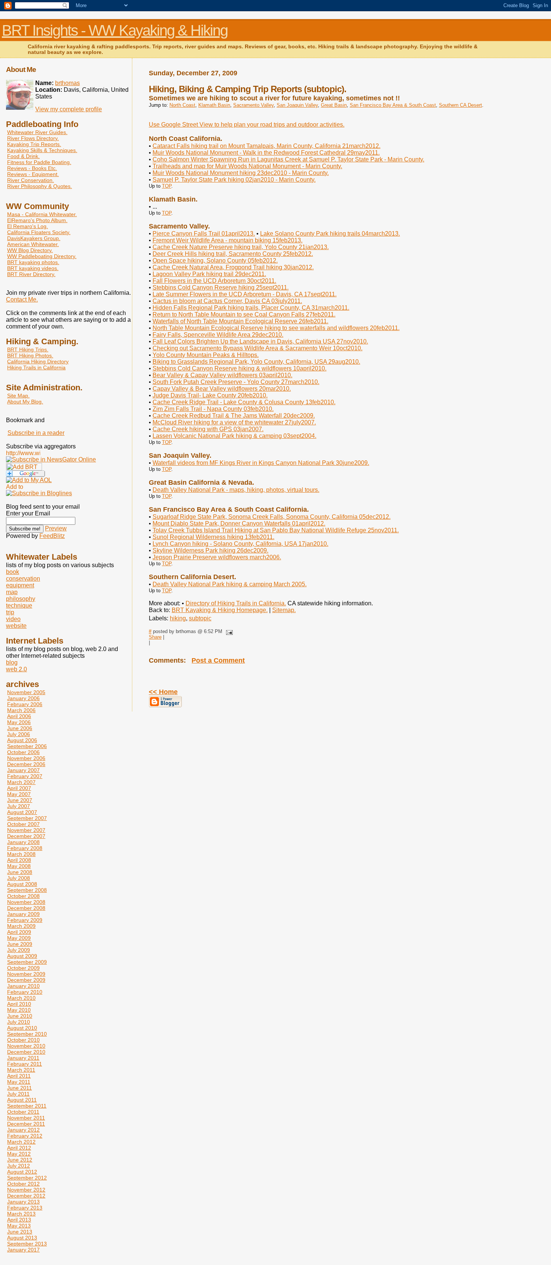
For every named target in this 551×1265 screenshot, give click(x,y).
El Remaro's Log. (27, 226)
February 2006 (24, 704)
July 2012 (18, 1166)
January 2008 (23, 842)
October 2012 (23, 1184)
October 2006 (23, 752)
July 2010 (18, 1022)
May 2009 (19, 938)
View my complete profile (68, 109)
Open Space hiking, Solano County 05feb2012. (215, 260)
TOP (166, 186)
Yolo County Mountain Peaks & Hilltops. (206, 355)
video (13, 619)
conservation (23, 578)
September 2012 (27, 1178)
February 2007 (24, 776)
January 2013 (23, 1202)
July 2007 (18, 806)
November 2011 (26, 1118)
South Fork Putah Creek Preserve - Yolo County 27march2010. (236, 382)
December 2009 (26, 980)
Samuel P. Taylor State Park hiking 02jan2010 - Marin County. (234, 179)
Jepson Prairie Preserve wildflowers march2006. (217, 557)
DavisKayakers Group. (33, 238)
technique (19, 605)
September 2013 (27, 1244)
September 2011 (26, 1106)
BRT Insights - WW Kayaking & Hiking (115, 30)
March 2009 (21, 926)
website (16, 626)
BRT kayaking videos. (32, 268)
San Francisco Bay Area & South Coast (393, 105)
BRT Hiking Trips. (27, 349)
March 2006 (21, 710)
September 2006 (27, 746)
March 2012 (21, 1142)
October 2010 (23, 1040)
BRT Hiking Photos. (30, 355)
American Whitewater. (33, 244)
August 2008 (22, 884)
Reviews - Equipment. (33, 174)
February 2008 (24, 848)
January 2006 (23, 698)
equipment (20, 585)
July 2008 (18, 878)
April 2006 (19, 716)
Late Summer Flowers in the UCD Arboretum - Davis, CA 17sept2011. (245, 294)
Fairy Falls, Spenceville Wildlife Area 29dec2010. (218, 335)
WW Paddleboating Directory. (41, 256)
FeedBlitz (52, 536)
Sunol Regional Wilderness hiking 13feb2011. (213, 537)
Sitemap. (284, 610)
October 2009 (23, 968)
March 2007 (21, 782)
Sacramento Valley (253, 105)
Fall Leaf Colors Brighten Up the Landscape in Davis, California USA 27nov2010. (260, 341)
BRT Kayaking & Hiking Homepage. (220, 610)
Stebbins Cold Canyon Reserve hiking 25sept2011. (221, 287)
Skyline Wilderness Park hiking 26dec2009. (210, 550)
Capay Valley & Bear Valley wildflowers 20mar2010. (222, 388)
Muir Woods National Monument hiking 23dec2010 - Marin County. (241, 173)
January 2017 (23, 1250)
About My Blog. (25, 402)
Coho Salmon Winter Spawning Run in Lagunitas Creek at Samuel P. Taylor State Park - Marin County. (288, 159)
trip (10, 612)
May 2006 (19, 722)
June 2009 (19, 944)
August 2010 (22, 1028)
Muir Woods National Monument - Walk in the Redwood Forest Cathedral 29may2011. (266, 152)
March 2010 (21, 998)
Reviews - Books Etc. (32, 168)
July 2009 (18, 950)
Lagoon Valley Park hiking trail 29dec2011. (209, 274)
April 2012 (19, 1148)
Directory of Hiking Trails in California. (236, 603)
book (12, 572)
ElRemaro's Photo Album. (37, 220)
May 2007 (19, 794)
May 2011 (18, 1082)
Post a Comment (218, 660)
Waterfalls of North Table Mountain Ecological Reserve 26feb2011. (240, 321)
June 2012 (19, 1160)
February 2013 (24, 1208)
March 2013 (21, 1214)
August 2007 (22, 812)
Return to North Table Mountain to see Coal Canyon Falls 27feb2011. (244, 314)
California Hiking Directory (38, 361)
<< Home (163, 692)
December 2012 (26, 1196)
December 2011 (26, 1124)
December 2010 (26, 1052)
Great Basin (334, 105)
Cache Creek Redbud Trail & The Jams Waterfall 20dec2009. (234, 415)
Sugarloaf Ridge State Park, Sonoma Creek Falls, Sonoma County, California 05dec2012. (272, 517)
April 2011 (19, 1076)
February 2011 (24, 1064)
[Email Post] (228, 631)
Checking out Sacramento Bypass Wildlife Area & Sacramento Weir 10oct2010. (257, 348)
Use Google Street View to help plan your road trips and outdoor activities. (246, 124)
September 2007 (27, 818)
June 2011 (19, 1088)
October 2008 (23, 896)
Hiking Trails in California (36, 367)
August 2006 (22, 740)
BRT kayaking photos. (33, 262)
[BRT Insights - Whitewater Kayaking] (51, 459)
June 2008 (19, 872)
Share (155, 637)
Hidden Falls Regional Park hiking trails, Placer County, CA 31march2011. (251, 308)
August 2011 (22, 1100)
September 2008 (27, 890)
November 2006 (26, 758)
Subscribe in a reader (35, 433)
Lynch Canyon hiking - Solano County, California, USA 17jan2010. (240, 544)
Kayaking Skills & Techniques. (42, 150)
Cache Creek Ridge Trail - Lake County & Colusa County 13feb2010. (244, 402)
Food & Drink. (23, 156)
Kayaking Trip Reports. (34, 144)
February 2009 (24, 920)
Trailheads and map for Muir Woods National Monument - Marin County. (247, 166)
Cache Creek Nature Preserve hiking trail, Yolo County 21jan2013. (241, 247)
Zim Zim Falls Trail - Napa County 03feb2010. (213, 409)
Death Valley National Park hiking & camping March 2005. (230, 584)
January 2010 (23, 986)
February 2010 (24, 992)
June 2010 (19, 1016)
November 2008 (26, 902)
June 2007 (19, 800)
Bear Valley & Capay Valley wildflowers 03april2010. (222, 375)
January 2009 (23, 914)
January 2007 (23, 770)
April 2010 (19, 1004)
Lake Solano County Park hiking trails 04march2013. (330, 233)
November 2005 (26, 692)
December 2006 (26, 764)
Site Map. (18, 396)
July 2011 (18, 1094)
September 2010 (27, 1034)
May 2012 (19, 1154)
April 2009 (19, 932)
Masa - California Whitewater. (42, 214)
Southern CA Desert (460, 105)
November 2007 (26, 830)
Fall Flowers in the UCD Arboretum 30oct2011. (214, 281)
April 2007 (19, 788)
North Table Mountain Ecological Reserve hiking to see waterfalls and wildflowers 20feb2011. (276, 328)
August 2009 (22, 956)
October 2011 (23, 1112)
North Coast (182, 105)
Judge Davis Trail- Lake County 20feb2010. (210, 395)
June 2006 (19, 728)
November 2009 (26, 974)
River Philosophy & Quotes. (39, 186)
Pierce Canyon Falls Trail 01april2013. (204, 233)
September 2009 (27, 962)
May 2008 (19, 866)
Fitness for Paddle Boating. (39, 162)
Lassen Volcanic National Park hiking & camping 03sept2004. (234, 436)
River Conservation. (30, 180)
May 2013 (19, 1226)
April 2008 (19, 860)
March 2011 (21, 1070)
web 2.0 (16, 669)
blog (12, 662)
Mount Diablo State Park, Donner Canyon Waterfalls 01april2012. (239, 523)
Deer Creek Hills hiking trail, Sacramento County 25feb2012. (233, 254)
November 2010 (26, 1046)
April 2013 (19, 1220)
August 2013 (22, 1238)
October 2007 (23, 824)
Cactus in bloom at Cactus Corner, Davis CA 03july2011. (227, 301)
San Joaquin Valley (297, 105)
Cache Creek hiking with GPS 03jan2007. (208, 429)
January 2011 (23, 1058)
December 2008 (26, 908)
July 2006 (18, 734)
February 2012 (24, 1136)
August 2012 (22, 1172)
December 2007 (26, 836)
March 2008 (21, 854)
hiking (178, 618)
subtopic (200, 618)
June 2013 (19, 1232)
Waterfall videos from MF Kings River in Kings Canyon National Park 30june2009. (261, 463)
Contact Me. (22, 299)
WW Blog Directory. (30, 250)
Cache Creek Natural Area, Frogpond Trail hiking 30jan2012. (233, 267)
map (12, 592)
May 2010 (19, 1010)
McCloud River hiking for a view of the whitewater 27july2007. (234, 422)
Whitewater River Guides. (37, 132)
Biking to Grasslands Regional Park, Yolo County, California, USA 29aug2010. (256, 361)
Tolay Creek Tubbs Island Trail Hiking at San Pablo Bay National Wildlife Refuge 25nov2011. (276, 530)
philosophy (20, 599)
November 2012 (26, 1190)
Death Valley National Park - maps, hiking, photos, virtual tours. (236, 490)
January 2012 (23, 1130)
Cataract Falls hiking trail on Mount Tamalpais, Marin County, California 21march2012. (266, 146)
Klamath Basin (214, 105)
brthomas (67, 83)
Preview (56, 528)
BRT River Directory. (31, 274)
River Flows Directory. (33, 138)
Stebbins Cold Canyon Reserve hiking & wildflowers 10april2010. (239, 368)
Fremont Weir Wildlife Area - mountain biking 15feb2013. (227, 240)
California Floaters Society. (38, 232)
